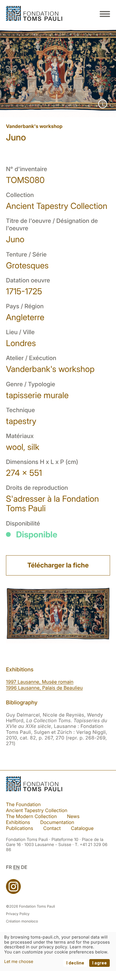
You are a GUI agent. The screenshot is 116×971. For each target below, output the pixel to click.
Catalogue (82, 828)
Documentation (57, 822)
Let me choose (18, 961)
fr (9, 867)
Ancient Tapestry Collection (36, 810)
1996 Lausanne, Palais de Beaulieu (44, 688)
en (16, 867)
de (24, 867)
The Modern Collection (31, 816)
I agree (99, 962)
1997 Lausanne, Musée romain (39, 682)
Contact (52, 828)
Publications (19, 828)
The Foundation (23, 804)
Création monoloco (22, 921)
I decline (75, 962)
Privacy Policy (17, 913)
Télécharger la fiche (58, 565)
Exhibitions (18, 822)
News (73, 816)
